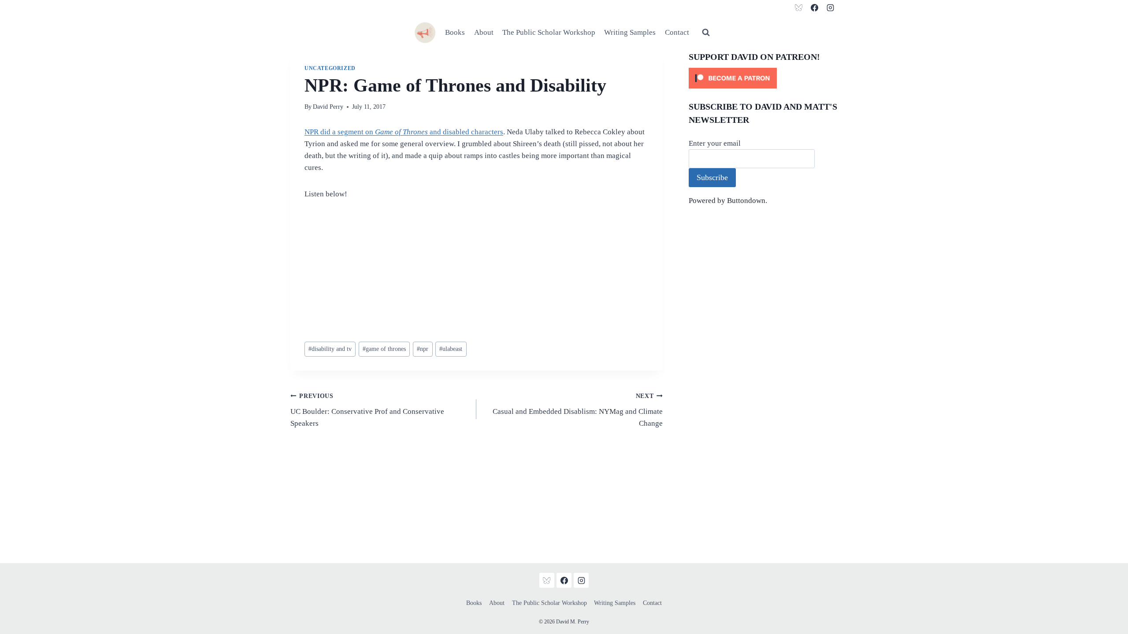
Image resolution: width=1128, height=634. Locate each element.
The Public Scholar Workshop (548, 32)
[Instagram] (830, 7)
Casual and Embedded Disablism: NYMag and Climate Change (577, 410)
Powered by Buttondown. (728, 200)
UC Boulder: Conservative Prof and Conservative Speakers (367, 410)
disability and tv (330, 349)
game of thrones (384, 349)
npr (422, 349)
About (484, 32)
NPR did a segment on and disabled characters (403, 132)
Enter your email (715, 143)
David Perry (328, 106)
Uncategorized (330, 68)
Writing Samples (630, 32)
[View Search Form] (706, 33)
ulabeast (450, 349)
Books (455, 32)
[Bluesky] (798, 7)
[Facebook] (814, 7)
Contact (677, 32)
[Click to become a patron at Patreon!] (763, 78)
